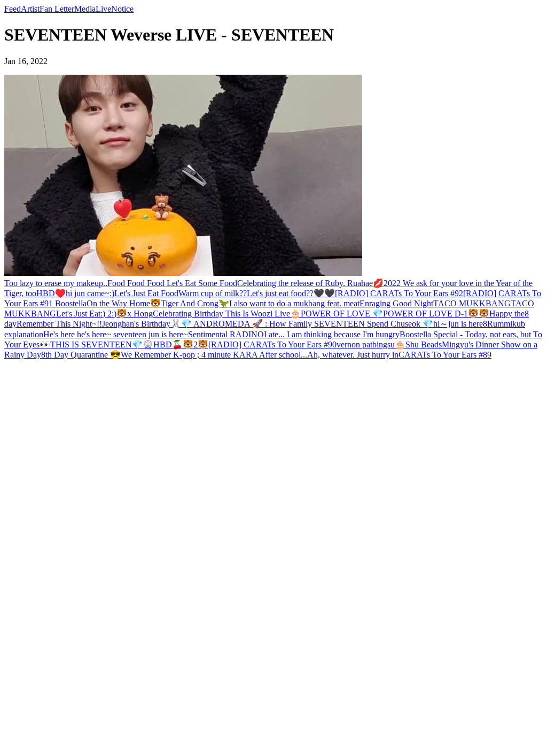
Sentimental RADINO (226, 334)
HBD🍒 (168, 344)
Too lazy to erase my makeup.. (55, 283)
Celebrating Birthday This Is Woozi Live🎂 (227, 313)
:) (112, 293)
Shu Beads (423, 344)
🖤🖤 (324, 293)
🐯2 (190, 344)
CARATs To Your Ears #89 (444, 354)
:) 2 (106, 313)
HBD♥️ (51, 293)
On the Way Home (118, 303)
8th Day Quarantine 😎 (81, 354)
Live (103, 8)
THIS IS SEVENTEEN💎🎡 (101, 344)
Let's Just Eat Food (146, 293)
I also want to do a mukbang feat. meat (294, 303)
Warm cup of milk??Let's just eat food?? (246, 293)
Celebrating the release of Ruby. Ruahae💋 (310, 283)
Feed (12, 8)
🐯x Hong (134, 313)
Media (85, 8)
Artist (30, 8)
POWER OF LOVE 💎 (342, 313)
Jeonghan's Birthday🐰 (141, 323)
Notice (122, 8)
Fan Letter (57, 8)
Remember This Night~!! (59, 323)
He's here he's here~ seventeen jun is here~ (115, 334)
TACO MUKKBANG (472, 303)
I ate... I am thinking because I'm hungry (332, 334)
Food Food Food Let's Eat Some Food (172, 283)
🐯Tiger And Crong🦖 (189, 303)
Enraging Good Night (396, 303)
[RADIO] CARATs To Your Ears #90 (272, 344)
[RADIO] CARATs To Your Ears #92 (399, 293)
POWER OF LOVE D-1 (425, 313)
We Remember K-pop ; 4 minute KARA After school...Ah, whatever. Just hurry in (259, 354)
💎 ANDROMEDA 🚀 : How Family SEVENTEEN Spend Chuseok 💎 (307, 323)
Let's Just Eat (78, 313)
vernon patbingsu (366, 344)
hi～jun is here (458, 323)
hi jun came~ (88, 293)
